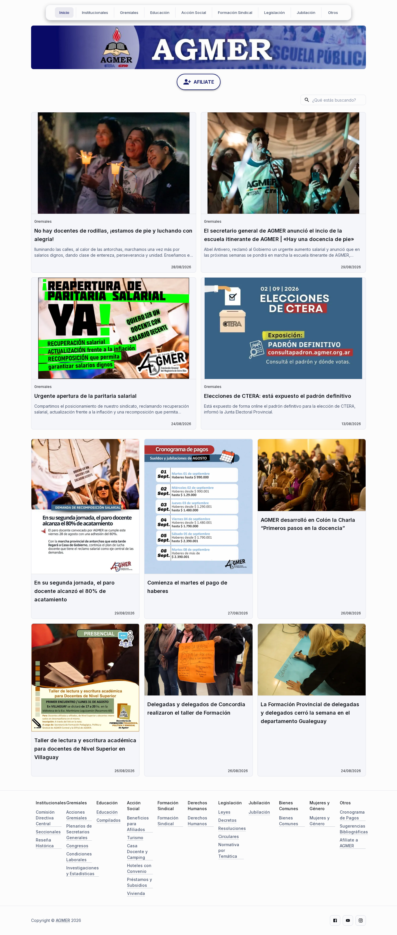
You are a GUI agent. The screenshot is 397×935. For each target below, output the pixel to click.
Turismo (135, 837)
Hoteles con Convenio (139, 868)
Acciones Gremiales (76, 815)
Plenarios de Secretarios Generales (79, 831)
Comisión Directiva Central (45, 818)
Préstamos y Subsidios (139, 882)
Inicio (64, 12)
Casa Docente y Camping (137, 851)
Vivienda (136, 893)
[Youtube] (348, 920)
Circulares (228, 836)
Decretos (227, 820)
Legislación (274, 12)
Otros (333, 12)
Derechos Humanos (197, 820)
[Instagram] (360, 920)
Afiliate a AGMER (349, 842)
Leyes (224, 812)
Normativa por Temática (228, 850)
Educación (159, 12)
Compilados (108, 820)
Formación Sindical (235, 12)
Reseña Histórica (45, 842)
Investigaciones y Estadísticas (82, 870)
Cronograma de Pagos (352, 815)
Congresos (77, 845)
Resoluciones (232, 828)
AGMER (63, 920)
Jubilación (306, 12)
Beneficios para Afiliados (138, 823)
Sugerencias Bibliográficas (354, 828)
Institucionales (95, 12)
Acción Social (193, 12)
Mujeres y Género (320, 820)
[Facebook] (335, 920)
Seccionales (48, 831)
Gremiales (129, 12)
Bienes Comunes (288, 820)
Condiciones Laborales (79, 856)
